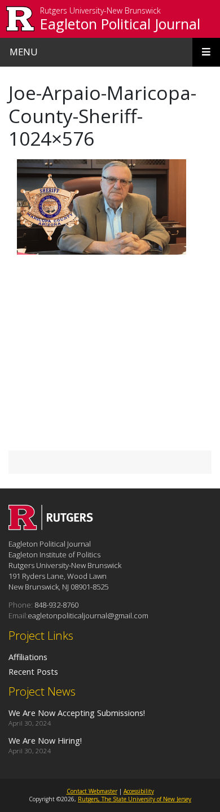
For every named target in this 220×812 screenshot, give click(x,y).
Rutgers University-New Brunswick (100, 11)
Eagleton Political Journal (120, 24)
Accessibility (139, 791)
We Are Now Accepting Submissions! (76, 712)
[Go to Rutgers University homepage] (20, 18)
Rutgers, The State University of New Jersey (134, 799)
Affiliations (27, 656)
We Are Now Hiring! (45, 740)
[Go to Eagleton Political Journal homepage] (50, 526)
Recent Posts (33, 671)
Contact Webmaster (92, 791)
